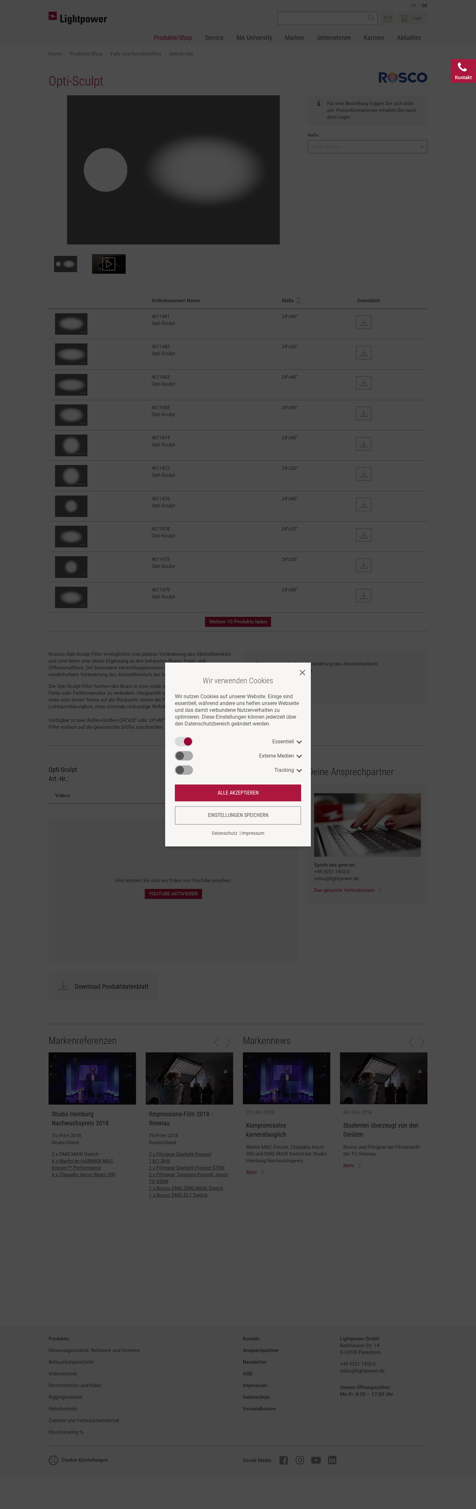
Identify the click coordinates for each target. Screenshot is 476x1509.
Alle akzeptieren (238, 793)
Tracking (284, 770)
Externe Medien (276, 756)
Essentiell (283, 741)
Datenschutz (224, 833)
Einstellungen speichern (238, 815)
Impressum (253, 833)
